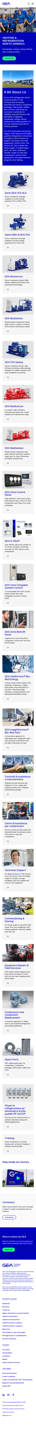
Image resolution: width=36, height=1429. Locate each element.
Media (4, 1359)
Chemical (6, 1310)
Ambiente (6, 1304)
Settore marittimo (9, 1339)
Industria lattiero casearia (12, 1323)
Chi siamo (6, 1350)
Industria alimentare (10, 1316)
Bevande (5, 1307)
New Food (6, 1329)
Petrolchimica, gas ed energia (13, 1332)
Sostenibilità (7, 1353)
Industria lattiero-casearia (12, 1326)
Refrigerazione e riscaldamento (14, 1336)
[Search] (29, 3)
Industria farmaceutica (11, 1320)
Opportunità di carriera (11, 1362)
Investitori (6, 1356)
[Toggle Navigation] (33, 4)
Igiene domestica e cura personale (15, 1313)
